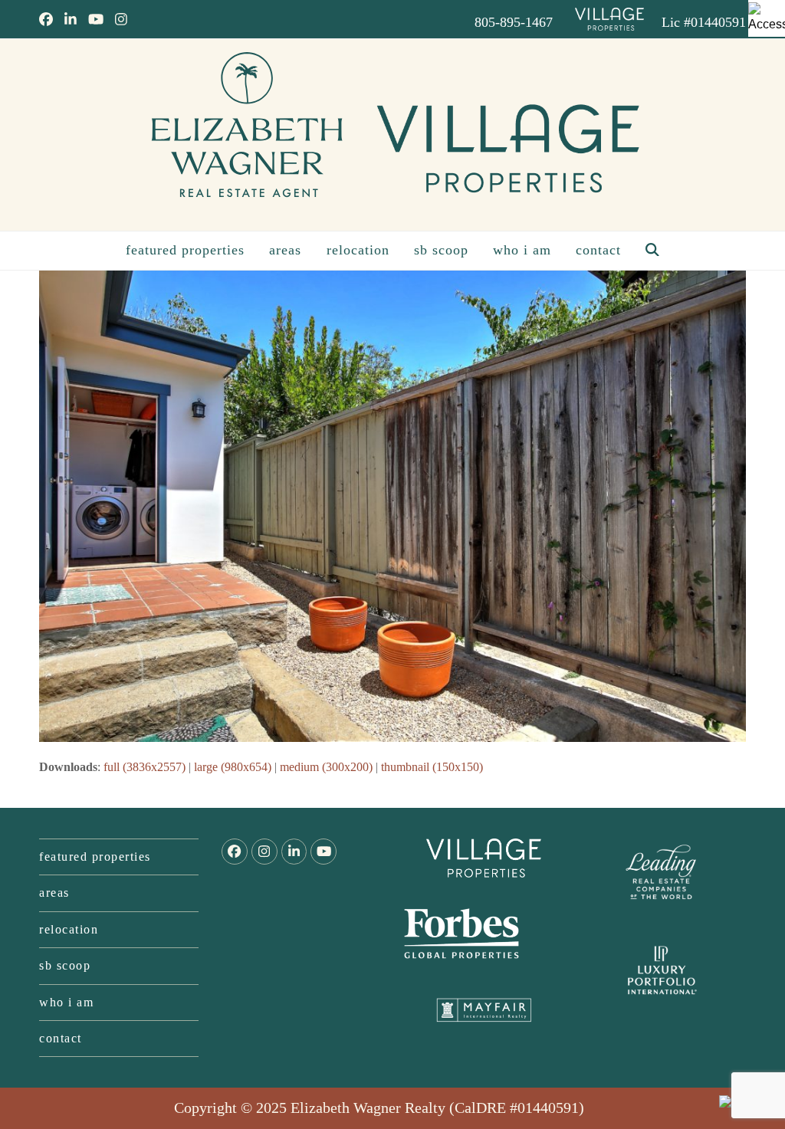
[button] (652, 250)
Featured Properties (95, 856)
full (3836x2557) (144, 766)
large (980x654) (232, 766)
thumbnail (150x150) (432, 766)
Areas (54, 892)
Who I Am (66, 1002)
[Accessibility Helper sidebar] (766, 18)
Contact (60, 1038)
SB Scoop (64, 965)
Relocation (68, 929)
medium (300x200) (326, 766)
